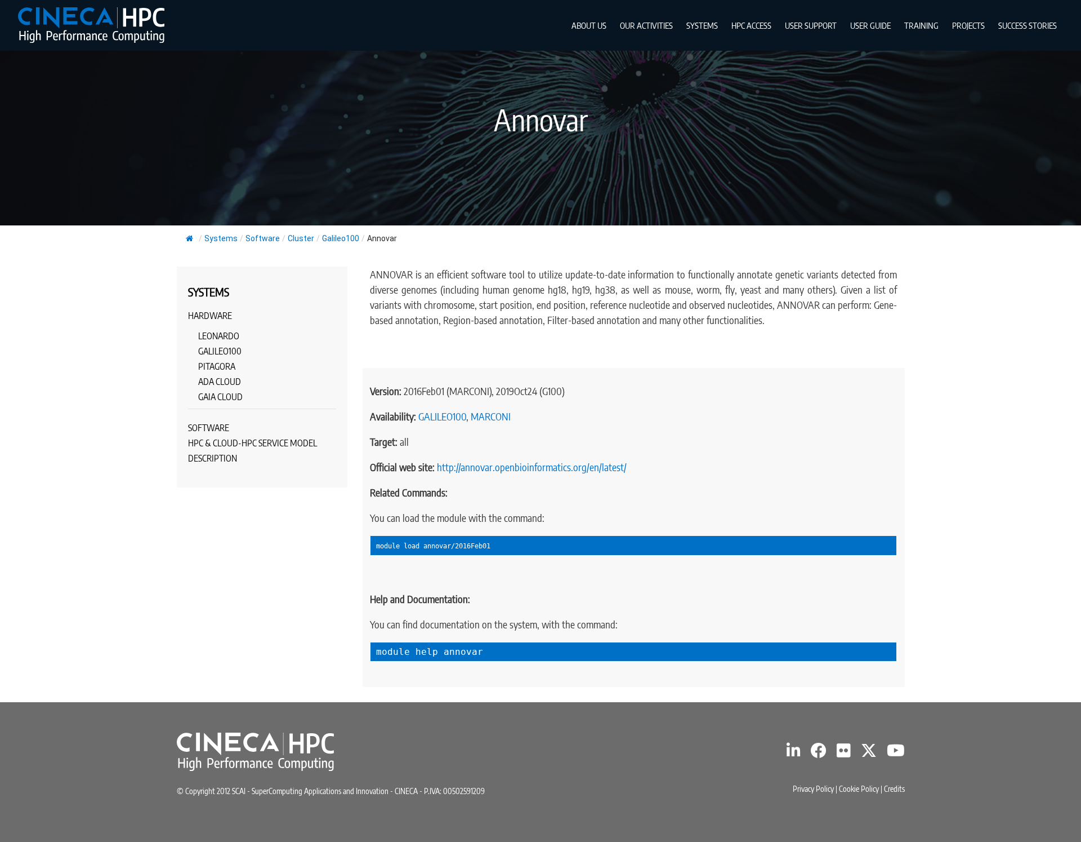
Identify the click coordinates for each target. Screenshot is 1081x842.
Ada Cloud (219, 381)
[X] (869, 753)
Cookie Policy (859, 789)
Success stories (1027, 25)
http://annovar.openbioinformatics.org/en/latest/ (532, 466)
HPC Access (751, 25)
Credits (894, 789)
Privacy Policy (813, 789)
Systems (702, 25)
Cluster (301, 238)
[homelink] (91, 25)
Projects (968, 25)
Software (262, 238)
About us (588, 25)
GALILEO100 (442, 416)
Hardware (210, 315)
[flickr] (844, 753)
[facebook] (819, 753)
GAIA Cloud (220, 396)
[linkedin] (794, 753)
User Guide (870, 25)
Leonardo (218, 336)
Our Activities (646, 25)
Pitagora (216, 366)
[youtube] (896, 753)
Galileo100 (340, 238)
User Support (811, 25)
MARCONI (491, 416)
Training (921, 25)
